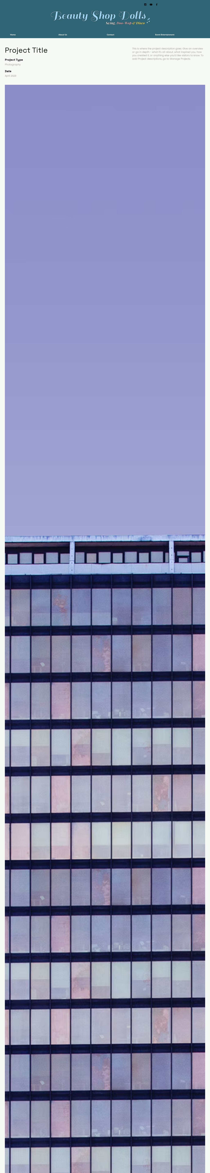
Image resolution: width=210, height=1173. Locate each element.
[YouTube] (151, 4)
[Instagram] (145, 4)
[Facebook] (156, 4)
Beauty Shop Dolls (98, 15)
